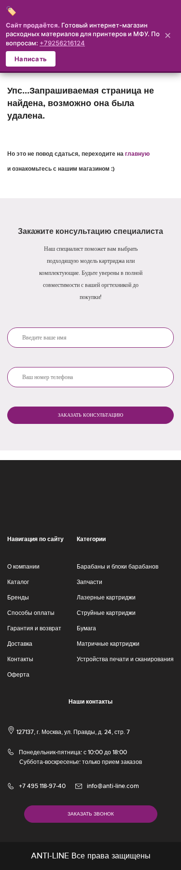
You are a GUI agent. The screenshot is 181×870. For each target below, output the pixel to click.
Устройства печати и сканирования (125, 659)
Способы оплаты (31, 613)
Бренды (18, 597)
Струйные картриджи (106, 613)
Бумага (86, 628)
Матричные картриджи (108, 644)
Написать (30, 59)
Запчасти (89, 582)
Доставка (19, 644)
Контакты (20, 659)
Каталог (18, 582)
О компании (23, 567)
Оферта (18, 675)
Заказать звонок (91, 814)
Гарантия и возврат (34, 628)
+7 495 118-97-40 (42, 786)
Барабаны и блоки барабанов (117, 567)
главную (137, 154)
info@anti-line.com (113, 786)
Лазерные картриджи (106, 597)
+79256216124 (62, 43)
